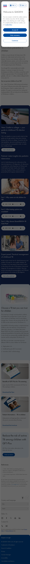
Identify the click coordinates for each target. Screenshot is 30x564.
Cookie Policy (8, 24)
